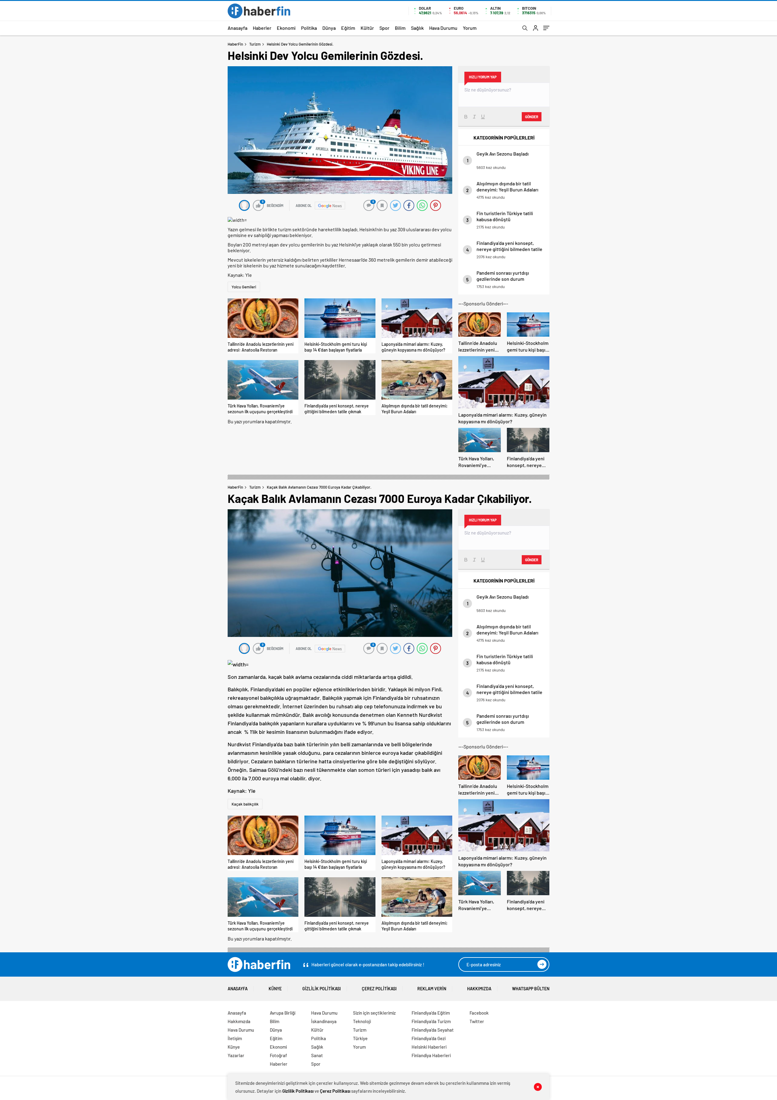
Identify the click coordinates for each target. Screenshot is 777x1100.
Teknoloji (362, 1021)
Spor (384, 28)
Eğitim (348, 28)
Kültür (367, 28)
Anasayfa (237, 28)
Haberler (262, 28)
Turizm (255, 44)
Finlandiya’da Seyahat (433, 1030)
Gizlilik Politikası (298, 1091)
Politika (309, 28)
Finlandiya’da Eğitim (431, 1013)
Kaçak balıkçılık (245, 804)
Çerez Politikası (379, 988)
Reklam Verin (431, 988)
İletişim (235, 1038)
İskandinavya (324, 1021)
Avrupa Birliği (282, 1013)
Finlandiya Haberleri (431, 1055)
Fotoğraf (278, 1055)
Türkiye (360, 1038)
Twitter (477, 1021)
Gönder (531, 117)
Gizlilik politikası (321, 988)
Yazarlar (236, 1055)
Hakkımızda (479, 988)
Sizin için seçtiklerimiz (374, 1013)
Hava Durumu (443, 28)
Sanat (317, 1055)
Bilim (400, 28)
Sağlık (417, 28)
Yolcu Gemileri (244, 286)
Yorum (470, 28)
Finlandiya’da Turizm (431, 1021)
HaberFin (235, 44)
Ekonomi (286, 28)
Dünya (329, 28)
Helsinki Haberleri (429, 1047)
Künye (275, 988)
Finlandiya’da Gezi (429, 1038)
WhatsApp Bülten (530, 988)
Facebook (479, 1013)
